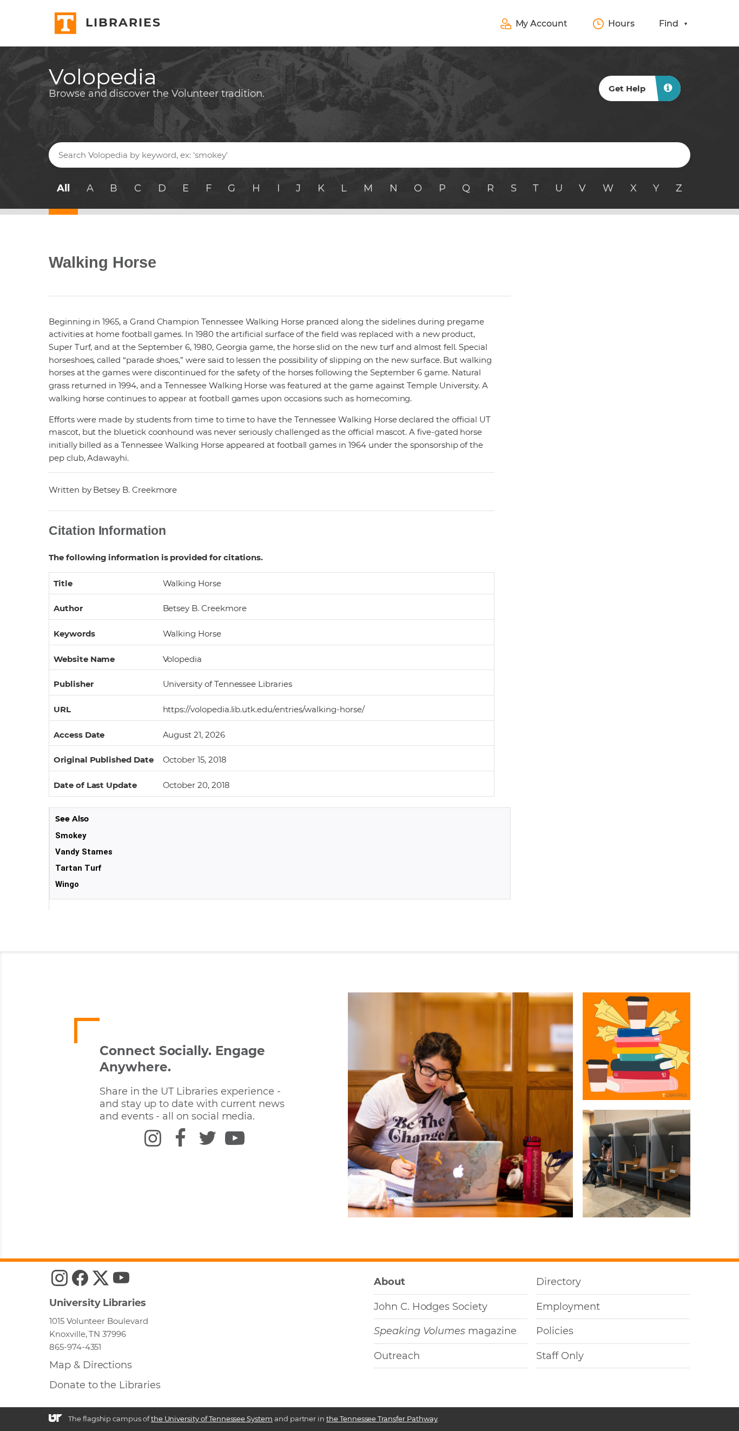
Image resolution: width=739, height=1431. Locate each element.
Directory (558, 1282)
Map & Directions (90, 1365)
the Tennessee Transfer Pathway (381, 1418)
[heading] (157, 82)
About (389, 1282)
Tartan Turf (78, 868)
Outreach (397, 1356)
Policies (554, 1331)
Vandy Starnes (84, 852)
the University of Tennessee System (212, 1418)
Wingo (67, 884)
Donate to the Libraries (105, 1385)
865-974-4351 (75, 1347)
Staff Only (559, 1356)
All (63, 188)
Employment (567, 1307)
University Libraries (97, 1303)
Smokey (71, 835)
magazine (445, 1331)
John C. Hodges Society (430, 1307)
